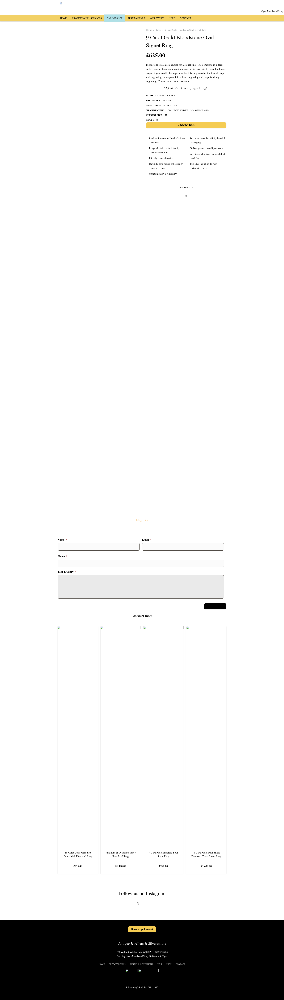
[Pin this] (194, 196)
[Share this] (178, 196)
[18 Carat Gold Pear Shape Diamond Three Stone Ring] (206, 628)
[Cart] (222, 18)
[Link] (216, 18)
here (205, 168)
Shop (169, 964)
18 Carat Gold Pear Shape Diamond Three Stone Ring (206, 854)
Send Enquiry (215, 606)
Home (149, 29)
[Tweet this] (186, 196)
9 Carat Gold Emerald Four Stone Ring (163, 854)
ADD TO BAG (186, 125)
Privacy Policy (117, 964)
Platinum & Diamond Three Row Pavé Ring (121, 854)
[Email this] (170, 196)
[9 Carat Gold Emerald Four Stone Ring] (163, 628)
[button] (208, 18)
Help (159, 964)
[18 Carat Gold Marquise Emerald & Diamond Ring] (78, 628)
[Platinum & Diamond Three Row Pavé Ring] (121, 628)
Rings (158, 29)
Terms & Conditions (141, 964)
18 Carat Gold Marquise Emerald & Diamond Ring (78, 854)
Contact (180, 964)
